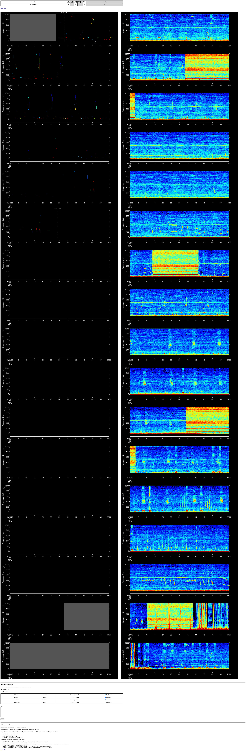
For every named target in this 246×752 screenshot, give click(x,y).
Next (5, 8)
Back (2, 8)
